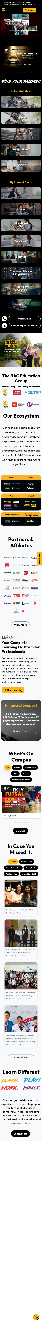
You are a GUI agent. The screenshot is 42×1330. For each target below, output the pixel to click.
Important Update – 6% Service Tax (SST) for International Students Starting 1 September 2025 (19, 3)
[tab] (7, 767)
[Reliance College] (33, 404)
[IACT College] (18, 404)
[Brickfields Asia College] (5, 392)
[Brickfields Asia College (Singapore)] (5, 404)
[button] (14, 822)
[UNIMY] (17, 392)
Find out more (21, 731)
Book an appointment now (24, 325)
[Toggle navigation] (39, 10)
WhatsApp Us (24, 318)
